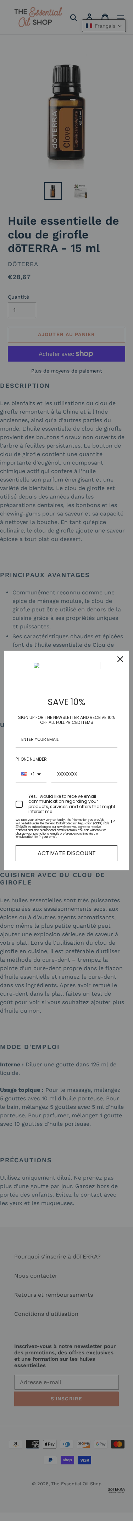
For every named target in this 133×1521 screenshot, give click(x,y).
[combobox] (31, 774)
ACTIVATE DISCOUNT (67, 853)
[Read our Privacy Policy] (113, 821)
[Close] (120, 659)
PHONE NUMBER (31, 759)
